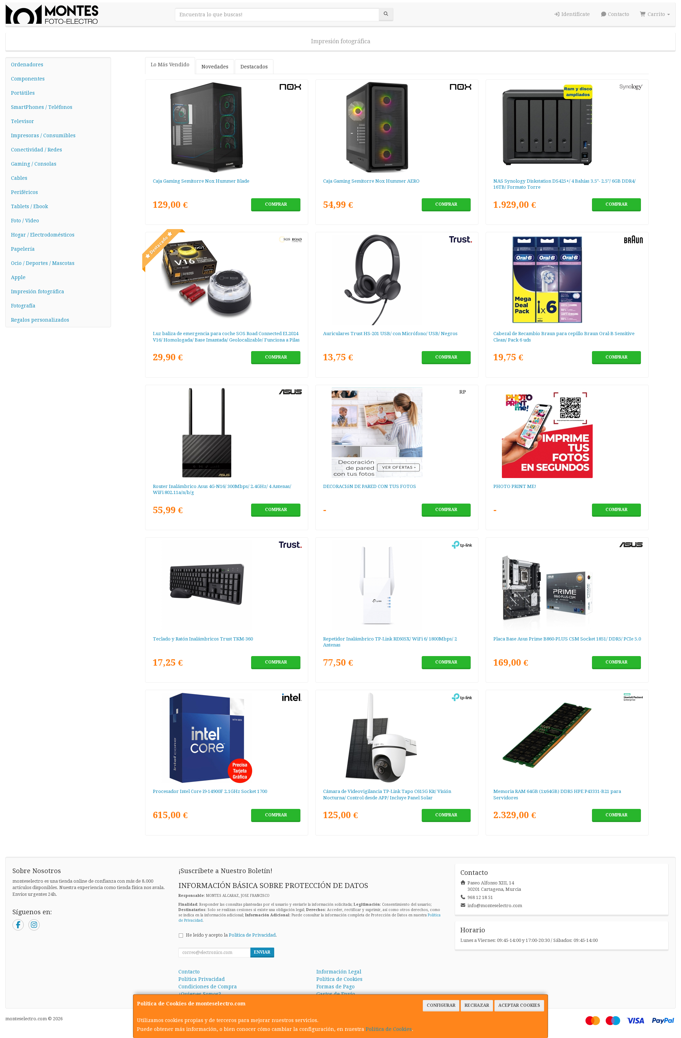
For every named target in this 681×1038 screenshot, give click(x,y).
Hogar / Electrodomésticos (42, 235)
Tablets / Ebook (29, 206)
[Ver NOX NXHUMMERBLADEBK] (227, 127)
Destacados (254, 67)
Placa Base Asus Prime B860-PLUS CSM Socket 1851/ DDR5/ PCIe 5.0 (567, 639)
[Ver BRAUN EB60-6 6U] (567, 279)
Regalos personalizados (40, 320)
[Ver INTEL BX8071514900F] (227, 737)
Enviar (262, 952)
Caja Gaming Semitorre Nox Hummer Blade (201, 181)
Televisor (22, 121)
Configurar (441, 1005)
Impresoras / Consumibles (43, 135)
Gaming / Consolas (33, 164)
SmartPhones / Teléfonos (41, 107)
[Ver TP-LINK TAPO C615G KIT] (397, 737)
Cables (19, 178)
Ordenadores (27, 64)
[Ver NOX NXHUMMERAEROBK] (397, 127)
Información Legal (338, 972)
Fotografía (23, 306)
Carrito (656, 14)
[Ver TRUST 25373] (397, 279)
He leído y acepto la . (231, 935)
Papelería (23, 249)
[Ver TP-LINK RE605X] (397, 585)
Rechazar (477, 1005)
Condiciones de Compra (207, 986)
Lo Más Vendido (170, 64)
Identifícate (575, 14)
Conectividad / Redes (36, 149)
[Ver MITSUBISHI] (567, 432)
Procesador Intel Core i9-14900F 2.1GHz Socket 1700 (210, 791)
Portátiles (23, 93)
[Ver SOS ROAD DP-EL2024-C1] (227, 279)
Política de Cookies (389, 1029)
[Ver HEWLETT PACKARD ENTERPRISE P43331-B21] (567, 737)
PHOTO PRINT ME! (514, 486)
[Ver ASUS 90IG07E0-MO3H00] (227, 432)
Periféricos (24, 192)
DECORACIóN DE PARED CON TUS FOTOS (369, 486)
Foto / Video (25, 220)
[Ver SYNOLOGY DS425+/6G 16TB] (567, 127)
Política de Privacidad (252, 935)
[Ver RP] (397, 432)
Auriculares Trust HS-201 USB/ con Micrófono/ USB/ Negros (390, 333)
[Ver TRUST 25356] (227, 585)
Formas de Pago (335, 986)
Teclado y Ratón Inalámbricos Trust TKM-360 (203, 639)
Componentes (28, 79)
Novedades (214, 67)
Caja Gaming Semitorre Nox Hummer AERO (371, 181)
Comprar (276, 204)
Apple (18, 277)
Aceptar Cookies (519, 1005)
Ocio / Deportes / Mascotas (42, 263)
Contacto (618, 14)
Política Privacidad (201, 979)
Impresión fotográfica (340, 41)
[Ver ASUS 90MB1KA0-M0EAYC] (567, 585)
